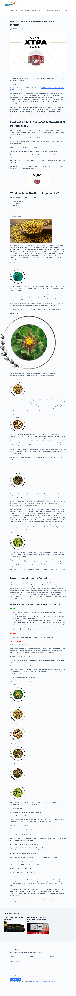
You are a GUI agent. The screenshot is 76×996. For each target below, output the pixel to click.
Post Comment (16, 979)
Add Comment (15, 961)
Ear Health (27, 10)
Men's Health (24, 28)
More (66, 10)
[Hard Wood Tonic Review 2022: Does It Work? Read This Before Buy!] (38, 928)
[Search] (71, 10)
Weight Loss (50, 10)
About (11, 10)
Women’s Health (59, 10)
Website (51, 956)
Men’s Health (41, 10)
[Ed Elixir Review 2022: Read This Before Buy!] (14, 927)
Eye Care (34, 10)
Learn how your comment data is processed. (45, 981)
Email (32, 956)
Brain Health (19, 10)
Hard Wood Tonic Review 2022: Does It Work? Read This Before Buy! (36, 919)
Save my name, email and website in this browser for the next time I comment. (30, 975)
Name (13, 956)
